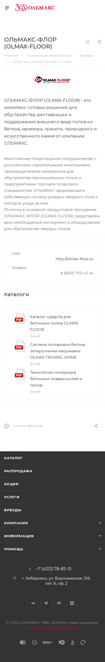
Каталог (13, 458)
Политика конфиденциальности (53, 628)
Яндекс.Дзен (72, 603)
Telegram (46, 603)
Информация (19, 536)
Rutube (59, 603)
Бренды (12, 510)
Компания (16, 523)
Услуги (12, 497)
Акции (11, 484)
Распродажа (18, 471)
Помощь (13, 549)
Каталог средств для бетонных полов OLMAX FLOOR (54, 323)
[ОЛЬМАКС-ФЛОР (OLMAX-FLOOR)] (52, 80)
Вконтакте (33, 603)
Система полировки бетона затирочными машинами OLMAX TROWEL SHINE (57, 351)
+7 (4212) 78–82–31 (54, 569)
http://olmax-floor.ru (74, 258)
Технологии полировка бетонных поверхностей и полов (56, 379)
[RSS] (87, 41)
